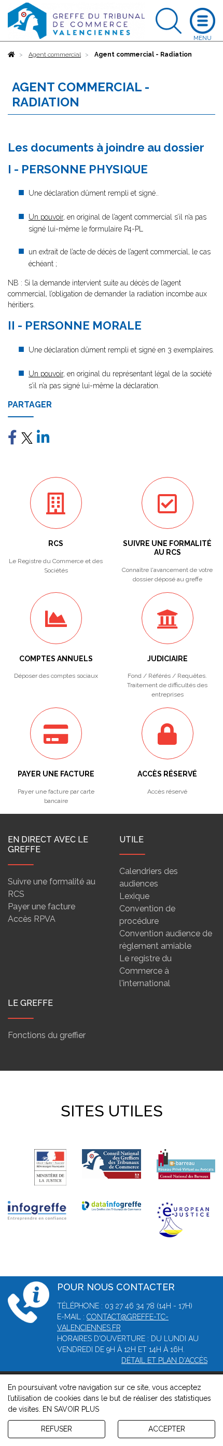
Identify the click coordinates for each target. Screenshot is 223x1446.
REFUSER (56, 1429)
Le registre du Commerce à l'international (145, 970)
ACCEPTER (166, 1429)
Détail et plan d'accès (164, 1360)
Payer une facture (41, 906)
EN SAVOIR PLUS (71, 1409)
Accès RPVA (31, 919)
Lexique (134, 896)
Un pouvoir (46, 217)
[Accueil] (11, 54)
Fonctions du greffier (47, 1035)
